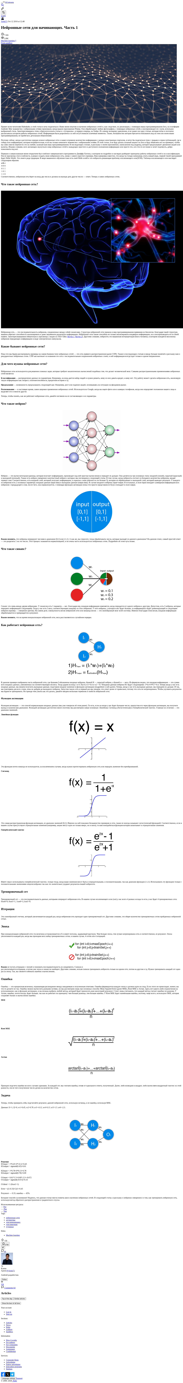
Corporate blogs (12, 1360)
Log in (8, 1312)
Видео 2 (78, 337)
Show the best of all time (11, 1303)
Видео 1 (70, 337)
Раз (4, 1207)
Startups (9, 1369)
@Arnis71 (11, 1271)
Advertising (10, 1362)
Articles (9, 1323)
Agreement (10, 1349)
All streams (9, 2)
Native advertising (13, 1364)
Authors (9, 1329)
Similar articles (19, 1299)
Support (19, 1378)
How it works (11, 1340)
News (8, 1325)
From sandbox (6, 43)
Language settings (8, 1378)
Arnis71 (4, 21)
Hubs (8, 1327)
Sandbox (9, 1332)
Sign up (9, 1314)
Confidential (11, 1351)
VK (2, 1284)
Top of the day (7, 1299)
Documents (10, 1347)
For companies (12, 1345)
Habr (14, 1381)
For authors (10, 1342)
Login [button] (3, 16)
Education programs (14, 1367)
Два (5, 1209)
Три (5, 1211)
